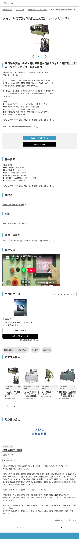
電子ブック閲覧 (20, 330)
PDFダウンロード (39, 144)
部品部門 (35, 350)
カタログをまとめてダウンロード (61, 294)
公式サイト (6, 455)
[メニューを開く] (75, 3)
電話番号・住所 (8, 460)
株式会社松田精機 (12, 450)
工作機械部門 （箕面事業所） (15, 350)
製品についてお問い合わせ (39, 138)
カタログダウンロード (20, 336)
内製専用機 (47, 350)
